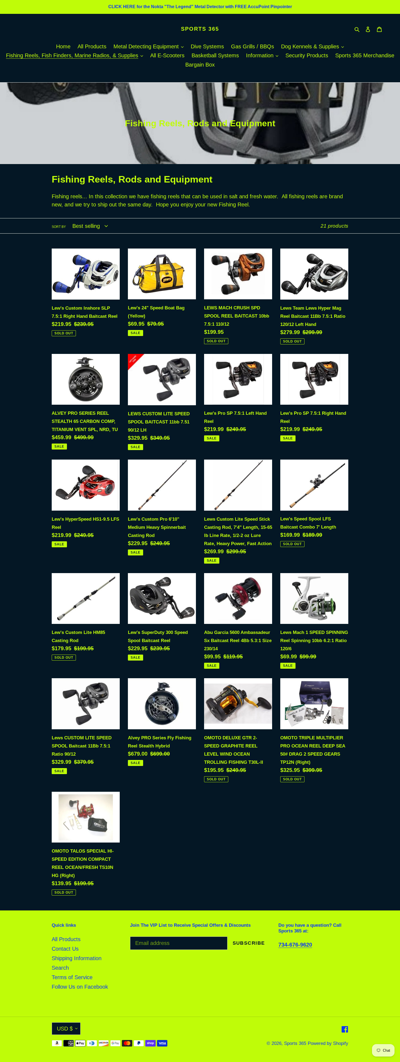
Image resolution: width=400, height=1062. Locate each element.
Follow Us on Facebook (80, 987)
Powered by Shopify (328, 1043)
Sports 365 (200, 29)
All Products (66, 939)
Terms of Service (72, 977)
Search (60, 968)
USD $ (65, 1029)
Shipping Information (76, 958)
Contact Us (65, 949)
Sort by (59, 227)
